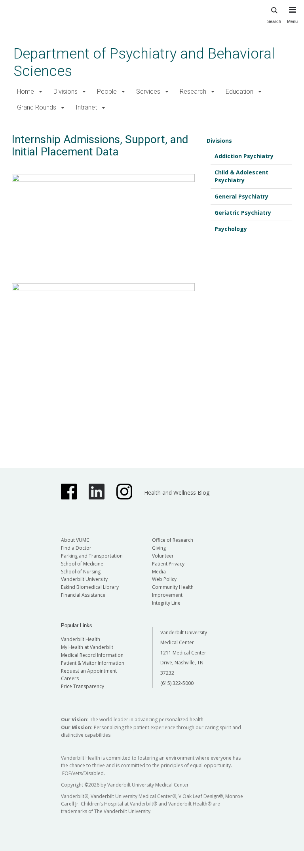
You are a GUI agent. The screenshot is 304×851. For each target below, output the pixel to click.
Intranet (86, 107)
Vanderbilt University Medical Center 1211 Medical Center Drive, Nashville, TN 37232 (183, 652)
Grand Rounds (36, 107)
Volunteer (163, 555)
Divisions (65, 91)
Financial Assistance (83, 595)
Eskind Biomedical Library (90, 587)
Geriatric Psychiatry (243, 212)
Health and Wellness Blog (176, 492)
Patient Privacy (168, 563)
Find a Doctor (76, 548)
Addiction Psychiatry (244, 156)
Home (25, 91)
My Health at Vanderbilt (87, 647)
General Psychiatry (241, 196)
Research (193, 91)
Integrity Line (166, 602)
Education (239, 91)
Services (148, 91)
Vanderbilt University (84, 579)
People (107, 91)
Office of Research (172, 540)
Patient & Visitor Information (92, 663)
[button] (40, 92)
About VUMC (75, 540)
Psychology (231, 229)
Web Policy (164, 579)
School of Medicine (82, 563)
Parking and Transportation (92, 555)
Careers (70, 678)
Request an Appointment (89, 671)
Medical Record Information (92, 655)
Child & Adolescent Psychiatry (241, 176)
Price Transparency (82, 686)
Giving (159, 548)
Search (274, 21)
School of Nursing (81, 571)
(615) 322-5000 (177, 683)
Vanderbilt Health (80, 639)
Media (159, 571)
